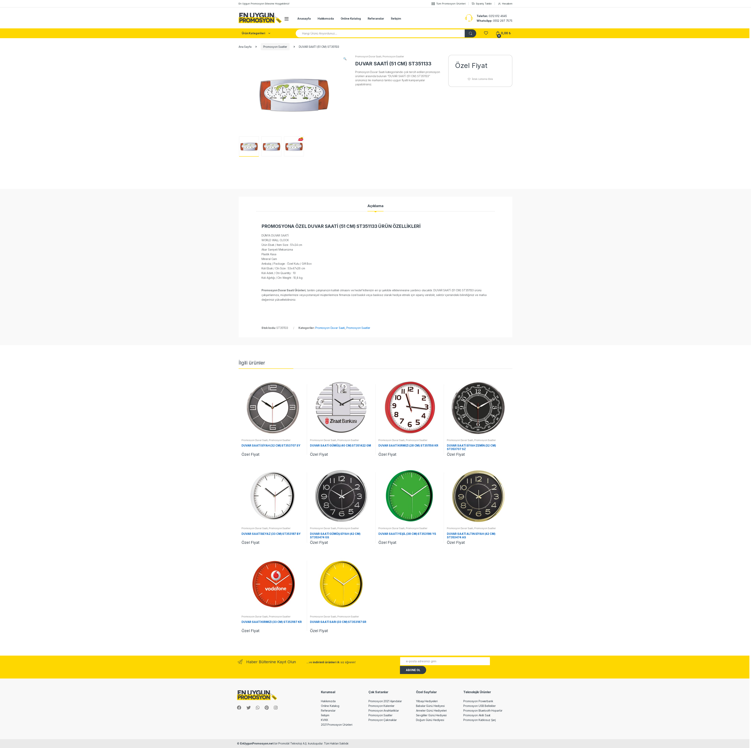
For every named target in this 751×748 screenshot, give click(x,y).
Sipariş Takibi (484, 3)
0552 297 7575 (494, 20)
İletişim (396, 18)
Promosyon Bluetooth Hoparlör (482, 710)
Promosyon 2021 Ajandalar (385, 701)
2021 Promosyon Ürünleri (336, 724)
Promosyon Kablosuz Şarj (479, 720)
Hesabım (507, 3)
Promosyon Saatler (275, 46)
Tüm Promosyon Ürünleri (451, 3)
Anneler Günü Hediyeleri (431, 710)
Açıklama (375, 206)
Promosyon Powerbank (478, 701)
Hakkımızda (326, 18)
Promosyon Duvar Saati (368, 56)
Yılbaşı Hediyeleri (427, 701)
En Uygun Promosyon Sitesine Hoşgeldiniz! (264, 3)
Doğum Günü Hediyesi (430, 720)
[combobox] (380, 33)
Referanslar (376, 18)
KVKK (324, 720)
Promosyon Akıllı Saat (476, 715)
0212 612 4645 (492, 16)
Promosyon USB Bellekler (479, 705)
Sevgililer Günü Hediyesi (431, 715)
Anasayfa (304, 18)
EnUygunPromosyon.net (257, 743)
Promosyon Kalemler (381, 705)
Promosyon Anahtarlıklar (383, 710)
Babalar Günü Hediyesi (430, 705)
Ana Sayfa (245, 46)
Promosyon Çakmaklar (382, 720)
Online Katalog (351, 18)
